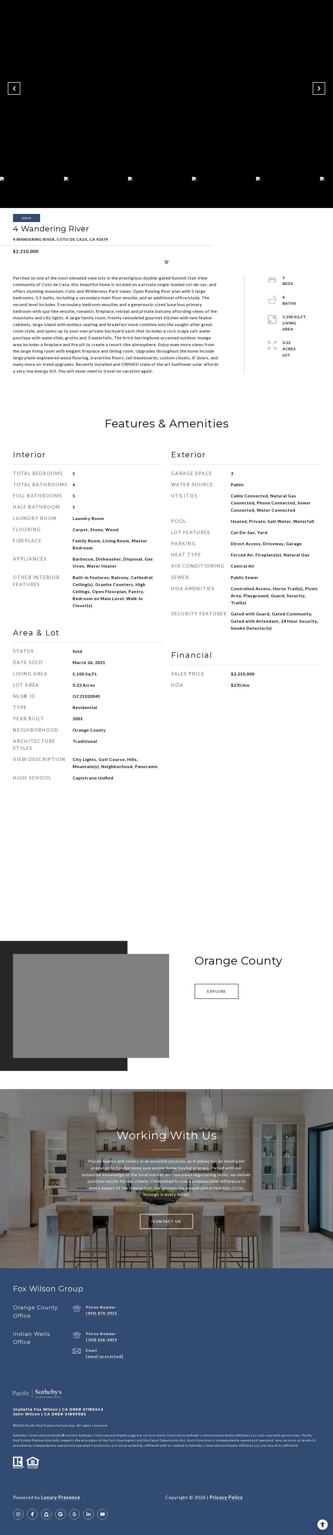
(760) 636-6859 (101, 1339)
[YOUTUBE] (102, 1514)
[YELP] (74, 1514)
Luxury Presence (60, 1497)
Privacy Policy (226, 1497)
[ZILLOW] (46, 1514)
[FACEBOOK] (32, 1514)
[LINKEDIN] (88, 1514)
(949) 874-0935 (101, 1313)
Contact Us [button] (166, 1221)
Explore (216, 991)
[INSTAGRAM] (18, 1514)
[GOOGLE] (60, 1514)
